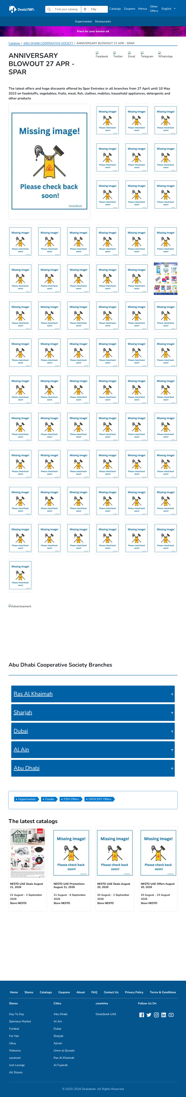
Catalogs (115, 9)
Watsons (15, 1051)
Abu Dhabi (27, 768)
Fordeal (14, 1029)
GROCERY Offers (100, 799)
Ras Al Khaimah (33, 694)
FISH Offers (71, 799)
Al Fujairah (61, 1065)
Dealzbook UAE (106, 1014)
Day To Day (16, 1014)
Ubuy (12, 1043)
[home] (22, 9)
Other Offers (154, 9)
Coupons (129, 9)
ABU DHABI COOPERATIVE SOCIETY (48, 43)
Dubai (21, 731)
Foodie (49, 799)
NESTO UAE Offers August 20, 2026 (158, 885)
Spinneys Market (20, 1021)
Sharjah (23, 712)
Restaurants (103, 21)
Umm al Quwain (64, 1051)
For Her (14, 1036)
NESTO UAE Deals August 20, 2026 (113, 885)
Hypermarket (27, 799)
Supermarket (83, 21)
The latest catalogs (33, 821)
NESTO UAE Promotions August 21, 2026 (69, 885)
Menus (142, 9)
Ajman (58, 1043)
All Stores (16, 1072)
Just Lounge (17, 1065)
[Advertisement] (93, 943)
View (27, 853)
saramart (15, 1058)
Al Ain (21, 749)
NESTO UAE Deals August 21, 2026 (26, 885)
